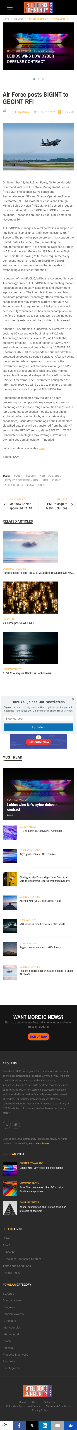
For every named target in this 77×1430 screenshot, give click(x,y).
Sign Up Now (38, 726)
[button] (38, 701)
